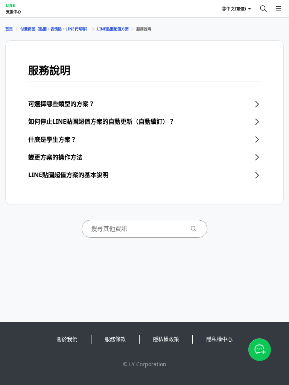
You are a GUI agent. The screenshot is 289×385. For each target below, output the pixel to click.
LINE (10, 5)
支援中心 (13, 11)
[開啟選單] (278, 8)
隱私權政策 (166, 339)
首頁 (9, 29)
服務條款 (115, 339)
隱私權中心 (219, 339)
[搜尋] (263, 8)
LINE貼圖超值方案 (113, 29)
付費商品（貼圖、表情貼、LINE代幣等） (55, 29)
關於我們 (67, 339)
